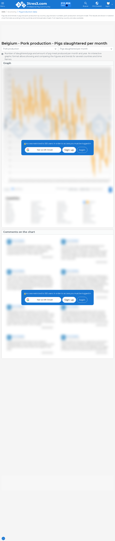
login (82, 149)
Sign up (69, 149)
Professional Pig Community (38, 7)
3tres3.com (37, 3)
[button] (43, 150)
